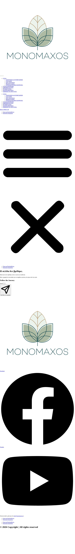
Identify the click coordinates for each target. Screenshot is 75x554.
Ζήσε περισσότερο (10, 82)
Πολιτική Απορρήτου (8, 113)
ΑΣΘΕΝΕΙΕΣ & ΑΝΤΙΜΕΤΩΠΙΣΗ (14, 79)
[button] (37, 190)
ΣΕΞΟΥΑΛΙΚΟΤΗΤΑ (8, 90)
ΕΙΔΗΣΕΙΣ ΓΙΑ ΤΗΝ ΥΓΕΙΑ (10, 91)
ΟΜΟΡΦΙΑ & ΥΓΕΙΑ (8, 87)
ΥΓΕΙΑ (4, 78)
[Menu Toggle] (2, 76)
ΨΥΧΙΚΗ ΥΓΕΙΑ (7, 89)
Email (1, 283)
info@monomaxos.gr (19, 516)
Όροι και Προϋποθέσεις (8, 112)
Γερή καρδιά (9, 81)
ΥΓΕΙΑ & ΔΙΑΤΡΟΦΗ (8, 86)
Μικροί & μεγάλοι (10, 83)
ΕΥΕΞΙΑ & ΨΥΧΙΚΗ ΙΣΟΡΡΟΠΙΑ (14, 85)
